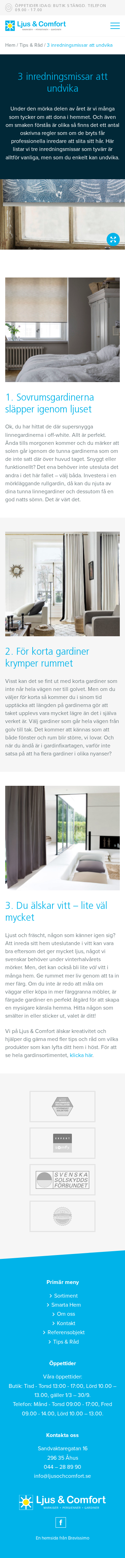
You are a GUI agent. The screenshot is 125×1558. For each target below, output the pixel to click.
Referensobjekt (66, 1332)
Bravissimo (78, 1538)
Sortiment (66, 1295)
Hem (10, 45)
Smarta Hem (66, 1304)
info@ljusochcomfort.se (62, 1476)
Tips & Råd (31, 45)
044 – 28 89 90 (62, 1467)
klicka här (81, 1055)
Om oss (66, 1313)
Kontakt (66, 1323)
